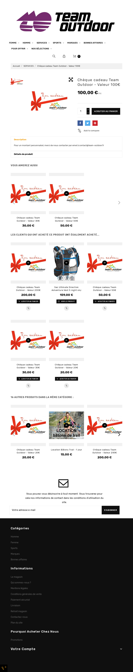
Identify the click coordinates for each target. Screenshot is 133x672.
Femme (13, 43)
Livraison (15, 605)
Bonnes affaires (93, 43)
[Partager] (80, 123)
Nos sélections (40, 48)
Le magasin (17, 577)
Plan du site (17, 622)
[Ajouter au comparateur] (28, 308)
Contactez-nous (19, 617)
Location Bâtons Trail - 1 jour (66, 449)
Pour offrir (18, 48)
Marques (72, 43)
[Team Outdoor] (66, 20)
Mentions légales (19, 588)
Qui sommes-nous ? (21, 582)
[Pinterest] (95, 123)
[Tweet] (87, 123)
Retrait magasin (19, 611)
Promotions (17, 640)
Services (42, 43)
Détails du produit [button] (23, 154)
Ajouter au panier (106, 111)
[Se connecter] (64, 56)
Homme (27, 43)
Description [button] (20, 139)
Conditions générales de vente (26, 594)
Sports (57, 43)
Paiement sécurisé (20, 599)
